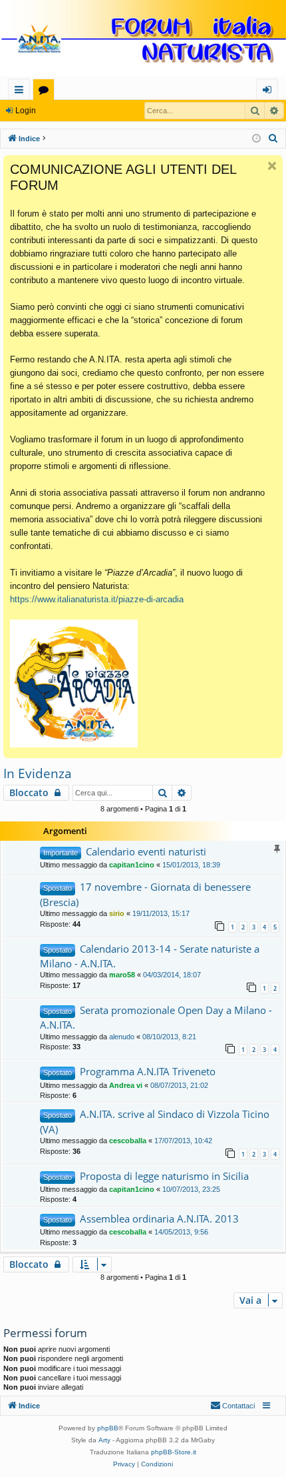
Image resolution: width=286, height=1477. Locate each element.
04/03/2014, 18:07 (172, 975)
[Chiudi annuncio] (272, 166)
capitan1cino (131, 865)
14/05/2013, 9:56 (181, 1232)
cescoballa (127, 1141)
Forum (46, 91)
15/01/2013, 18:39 (191, 865)
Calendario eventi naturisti (146, 851)
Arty (104, 1440)
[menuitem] (273, 138)
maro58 (122, 975)
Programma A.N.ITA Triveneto (147, 1071)
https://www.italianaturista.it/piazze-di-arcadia (97, 599)
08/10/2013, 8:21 (169, 1037)
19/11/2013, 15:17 (161, 913)
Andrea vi (125, 1085)
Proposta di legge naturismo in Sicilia (164, 1176)
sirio (116, 913)
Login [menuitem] (269, 91)
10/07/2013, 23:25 (191, 1189)
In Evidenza (37, 773)
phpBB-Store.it (173, 1452)
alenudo (121, 1037)
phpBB (107, 1428)
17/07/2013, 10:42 (183, 1141)
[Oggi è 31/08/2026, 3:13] (256, 139)
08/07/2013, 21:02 (179, 1085)
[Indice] (143, 39)
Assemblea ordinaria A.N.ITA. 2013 (159, 1218)
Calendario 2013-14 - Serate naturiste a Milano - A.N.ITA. (149, 956)
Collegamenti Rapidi (21, 91)
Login (25, 110)
